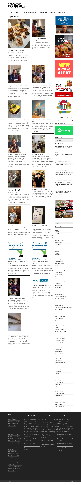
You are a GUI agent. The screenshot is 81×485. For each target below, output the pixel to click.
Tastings (17, 13)
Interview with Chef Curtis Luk (41, 189)
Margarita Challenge (59, 349)
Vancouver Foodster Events (46, 13)
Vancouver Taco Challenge (60, 194)
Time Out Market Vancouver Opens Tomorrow (63, 197)
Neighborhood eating (13, 447)
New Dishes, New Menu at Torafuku (18, 120)
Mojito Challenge (58, 358)
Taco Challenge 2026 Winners (60, 182)
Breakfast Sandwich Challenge (60, 240)
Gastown (10, 438)
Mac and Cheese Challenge (60, 270)
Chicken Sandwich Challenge (60, 298)
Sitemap (56, 230)
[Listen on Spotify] (64, 134)
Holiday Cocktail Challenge (60, 338)
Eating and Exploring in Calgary (60, 166)
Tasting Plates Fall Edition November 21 (40, 262)
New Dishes (11, 449)
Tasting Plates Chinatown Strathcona (39, 226)
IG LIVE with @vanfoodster (60, 344)
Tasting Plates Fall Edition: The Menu (17, 262)
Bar (17, 417)
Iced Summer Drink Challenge (60, 342)
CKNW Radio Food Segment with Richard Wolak (63, 307)
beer (10, 419)
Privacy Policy (57, 233)
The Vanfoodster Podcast (60, 402)
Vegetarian (11, 470)
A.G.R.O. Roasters (12, 225)
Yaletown (10, 477)
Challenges (57, 253)
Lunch (10, 444)
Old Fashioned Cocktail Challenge (61, 362)
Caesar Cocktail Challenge (60, 246)
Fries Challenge (58, 265)
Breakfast (10, 421)
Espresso (10, 434)
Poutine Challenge (58, 375)
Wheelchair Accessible (13, 472)
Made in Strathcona (37, 154)
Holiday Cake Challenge (59, 336)
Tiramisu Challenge (58, 404)
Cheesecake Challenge (59, 294)
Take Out (11, 462)
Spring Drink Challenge (59, 391)
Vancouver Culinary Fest (59, 406)
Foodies (10, 436)
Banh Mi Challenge (58, 235)
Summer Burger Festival (59, 393)
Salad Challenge (58, 380)
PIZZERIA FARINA (12, 333)
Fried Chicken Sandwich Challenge (61, 331)
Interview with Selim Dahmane (31, 447)
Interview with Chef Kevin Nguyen (31, 434)
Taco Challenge (58, 397)
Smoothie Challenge (59, 287)
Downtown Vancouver (13, 432)
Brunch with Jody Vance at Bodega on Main (18, 85)
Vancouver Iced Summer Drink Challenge (62, 157)
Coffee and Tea (11, 425)
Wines (15, 474)
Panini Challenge (58, 367)
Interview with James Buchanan (33, 419)
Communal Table (12, 427)
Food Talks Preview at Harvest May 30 (42, 285)
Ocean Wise (11, 453)
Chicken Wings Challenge (59, 300)
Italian (10, 442)
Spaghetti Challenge (59, 289)
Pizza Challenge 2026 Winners (47, 444)
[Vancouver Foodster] (17, 7)
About (56, 229)
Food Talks (57, 327)
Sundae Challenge (58, 395)
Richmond (16, 455)
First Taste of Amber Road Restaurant (62, 180)
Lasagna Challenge (58, 347)
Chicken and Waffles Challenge (61, 296)
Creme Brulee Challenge (59, 256)
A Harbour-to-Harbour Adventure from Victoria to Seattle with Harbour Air (67, 448)
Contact (56, 311)
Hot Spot (10, 440)
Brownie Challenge (58, 242)
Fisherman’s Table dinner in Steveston (62, 161)
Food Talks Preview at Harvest (17, 298)
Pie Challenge (57, 278)
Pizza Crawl (57, 373)
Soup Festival (57, 389)
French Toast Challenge (59, 329)
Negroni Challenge (58, 360)
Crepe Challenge (58, 259)
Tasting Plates (57, 400)
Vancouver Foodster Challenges (30, 13)
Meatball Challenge (58, 272)
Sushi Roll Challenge (59, 292)
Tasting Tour (18, 462)
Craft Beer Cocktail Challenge (60, 316)
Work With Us (57, 408)
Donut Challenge (58, 322)
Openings (57, 364)
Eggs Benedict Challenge (59, 325)
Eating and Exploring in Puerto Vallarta (62, 172)
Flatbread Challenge (59, 261)
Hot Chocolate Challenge (59, 340)
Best (14, 419)
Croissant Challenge (59, 318)
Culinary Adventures (60, 13)
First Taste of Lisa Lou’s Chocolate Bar (42, 120)
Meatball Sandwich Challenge (60, 353)
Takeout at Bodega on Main (16, 50)
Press (56, 378)
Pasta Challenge (58, 369)
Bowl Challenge (58, 238)
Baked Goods (11, 417)
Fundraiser (17, 436)
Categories (57, 251)
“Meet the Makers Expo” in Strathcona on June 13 (15, 190)
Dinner (10, 429)
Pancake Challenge (58, 276)
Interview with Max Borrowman (17, 154)
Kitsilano (15, 442)
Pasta (17, 453)
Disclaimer (57, 231)
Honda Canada (18, 438)
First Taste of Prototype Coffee (41, 38)
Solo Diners (11, 459)
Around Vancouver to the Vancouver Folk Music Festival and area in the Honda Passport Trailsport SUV (63, 147)
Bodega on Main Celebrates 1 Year (41, 85)
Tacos (17, 459)
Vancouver (11, 464)
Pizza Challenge (58, 371)
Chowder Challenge (58, 303)
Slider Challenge (58, 386)
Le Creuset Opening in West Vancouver (62, 151)
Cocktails (15, 423)
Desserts (19, 427)
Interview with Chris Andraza (30, 443)
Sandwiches (11, 457)
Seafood (18, 457)
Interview (17, 440)
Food (16, 434)
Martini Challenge (58, 351)
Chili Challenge (58, 254)
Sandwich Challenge (59, 382)
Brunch (17, 421)
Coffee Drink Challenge (59, 309)
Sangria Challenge (58, 384)
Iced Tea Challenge (58, 267)
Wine (10, 474)
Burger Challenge (58, 244)
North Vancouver (12, 451)
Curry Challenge (58, 320)
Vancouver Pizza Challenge (47, 449)
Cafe (10, 423)
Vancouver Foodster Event (14, 468)
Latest (10, 13)
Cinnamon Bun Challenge (59, 305)
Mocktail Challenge (58, 355)
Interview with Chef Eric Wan (30, 438)
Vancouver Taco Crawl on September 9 (62, 154)
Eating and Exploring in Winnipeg (61, 164)
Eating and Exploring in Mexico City (61, 178)
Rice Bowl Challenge (58, 285)
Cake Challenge (58, 249)
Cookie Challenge (58, 314)
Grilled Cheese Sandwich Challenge (61, 333)
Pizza (10, 455)
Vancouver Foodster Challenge (14, 466)
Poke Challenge (58, 283)
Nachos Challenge (58, 274)
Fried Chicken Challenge (59, 263)
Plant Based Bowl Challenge (60, 281)
